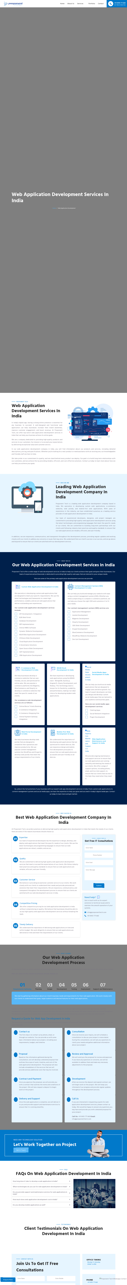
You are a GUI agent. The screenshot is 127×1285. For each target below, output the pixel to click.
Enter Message (90, 870)
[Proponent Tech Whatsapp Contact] (113, 1278)
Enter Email (89, 862)
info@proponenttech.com (96, 912)
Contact (101, 3)
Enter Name (89, 848)
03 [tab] (50, 984)
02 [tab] (38, 984)
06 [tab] (86, 984)
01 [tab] (22, 984)
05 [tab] (74, 984)
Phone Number (97, 855)
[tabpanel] (63, 998)
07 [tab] (103, 984)
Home (62, 3)
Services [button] (80, 3)
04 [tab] (62, 984)
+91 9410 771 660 (93, 915)
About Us (70, 3)
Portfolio (92, 3)
